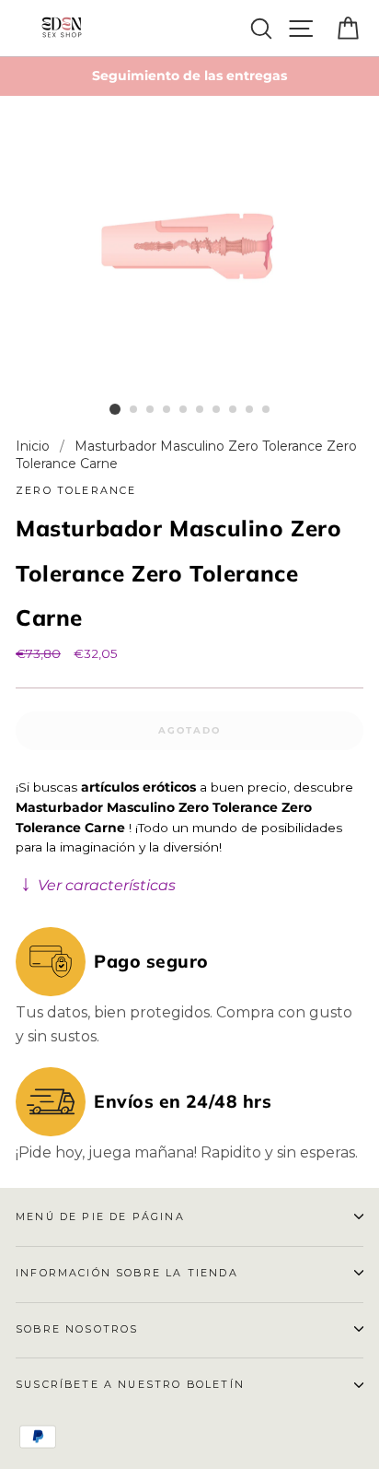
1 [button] (115, 409)
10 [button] (266, 410)
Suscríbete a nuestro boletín (130, 1384)
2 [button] (134, 410)
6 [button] (200, 410)
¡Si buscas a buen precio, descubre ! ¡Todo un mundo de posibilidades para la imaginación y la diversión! (184, 837)
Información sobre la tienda (127, 1272)
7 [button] (217, 410)
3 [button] (150, 410)
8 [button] (233, 410)
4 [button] (167, 410)
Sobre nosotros (77, 1328)
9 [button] (250, 410)
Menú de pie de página (100, 1216)
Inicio (34, 446)
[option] (189, 76)
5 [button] (184, 410)
